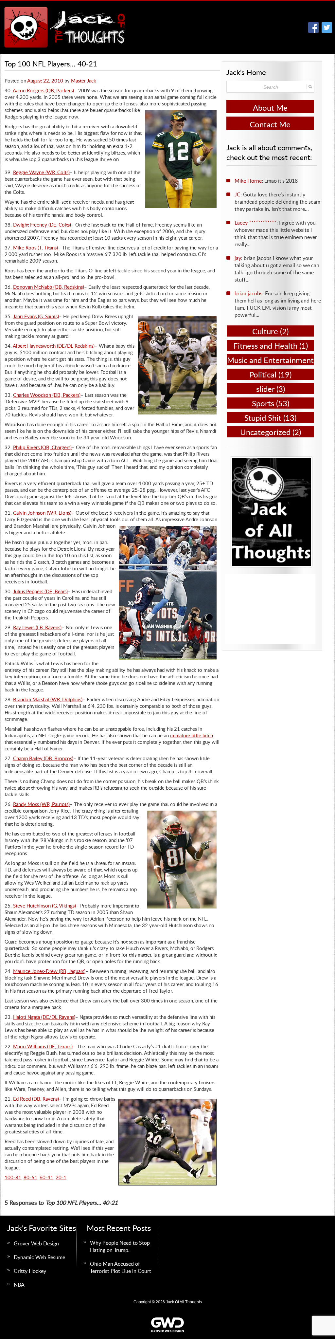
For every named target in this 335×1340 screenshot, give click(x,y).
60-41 (46, 1177)
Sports (263, 403)
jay (238, 258)
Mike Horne (248, 180)
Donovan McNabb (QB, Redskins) (48, 287)
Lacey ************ (255, 222)
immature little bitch (191, 735)
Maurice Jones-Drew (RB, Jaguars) (49, 971)
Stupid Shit (262, 417)
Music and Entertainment (270, 360)
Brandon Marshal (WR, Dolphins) (47, 699)
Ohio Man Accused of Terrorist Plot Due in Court (120, 1267)
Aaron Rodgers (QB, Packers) (43, 90)
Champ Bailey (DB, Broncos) (43, 758)
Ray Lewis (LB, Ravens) (37, 627)
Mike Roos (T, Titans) (35, 247)
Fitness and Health (265, 345)
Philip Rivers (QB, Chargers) (42, 447)
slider (265, 388)
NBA (19, 1284)
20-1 (61, 1177)
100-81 (13, 1177)
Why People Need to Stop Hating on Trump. (120, 1246)
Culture (265, 331)
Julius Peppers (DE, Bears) (40, 591)
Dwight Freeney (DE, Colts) (42, 224)
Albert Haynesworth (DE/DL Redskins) (54, 345)
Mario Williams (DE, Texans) (43, 1046)
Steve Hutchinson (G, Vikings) (44, 905)
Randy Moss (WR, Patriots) (41, 804)
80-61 (30, 1177)
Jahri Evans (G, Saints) (36, 316)
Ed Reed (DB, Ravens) (36, 1098)
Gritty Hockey (30, 1271)
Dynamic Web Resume (39, 1257)
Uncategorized (265, 432)
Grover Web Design (36, 1243)
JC (237, 194)
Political (262, 374)
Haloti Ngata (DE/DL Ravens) (44, 1017)
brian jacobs (248, 293)
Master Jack (83, 80)
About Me (270, 107)
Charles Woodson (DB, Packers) (46, 395)
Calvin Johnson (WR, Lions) (42, 512)
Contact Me (270, 124)
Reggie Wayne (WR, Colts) (41, 172)
